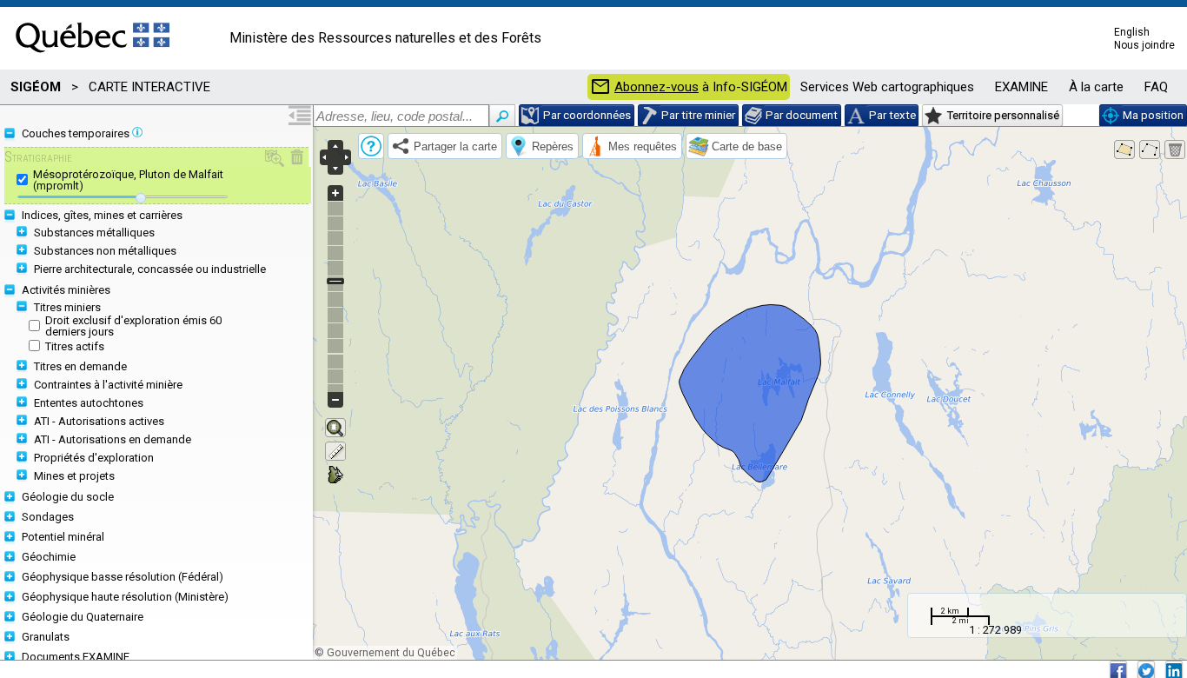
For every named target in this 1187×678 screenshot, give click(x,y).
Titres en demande (80, 366)
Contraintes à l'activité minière (108, 384)
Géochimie (49, 556)
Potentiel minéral (63, 536)
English (1132, 32)
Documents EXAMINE (75, 656)
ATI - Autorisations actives (99, 421)
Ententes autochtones (88, 403)
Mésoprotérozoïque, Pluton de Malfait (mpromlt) (128, 180)
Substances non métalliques (105, 250)
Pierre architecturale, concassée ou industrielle (150, 269)
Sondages (48, 516)
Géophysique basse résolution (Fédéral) (122, 576)
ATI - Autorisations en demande (112, 439)
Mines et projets (74, 476)
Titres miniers (67, 307)
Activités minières (66, 290)
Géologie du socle (68, 496)
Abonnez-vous (656, 87)
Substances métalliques (94, 232)
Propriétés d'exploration (94, 457)
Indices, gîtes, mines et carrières (102, 215)
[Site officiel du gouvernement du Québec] (92, 58)
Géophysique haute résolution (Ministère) (125, 596)
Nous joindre (1144, 45)
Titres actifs (74, 346)
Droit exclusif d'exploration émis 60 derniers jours (133, 326)
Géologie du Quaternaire (82, 616)
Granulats (46, 636)
